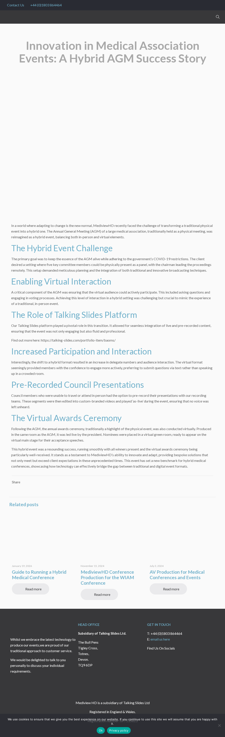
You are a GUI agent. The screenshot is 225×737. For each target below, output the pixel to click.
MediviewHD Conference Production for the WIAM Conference (107, 577)
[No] (219, 725)
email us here (160, 639)
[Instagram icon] (215, 5)
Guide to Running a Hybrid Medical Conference (39, 574)
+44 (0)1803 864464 (46, 5)
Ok (101, 730)
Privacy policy (119, 730)
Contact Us (15, 5)
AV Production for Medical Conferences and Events (177, 574)
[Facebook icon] (204, 5)
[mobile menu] (202, 17)
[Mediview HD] (18, 16)
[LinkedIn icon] (210, 5)
